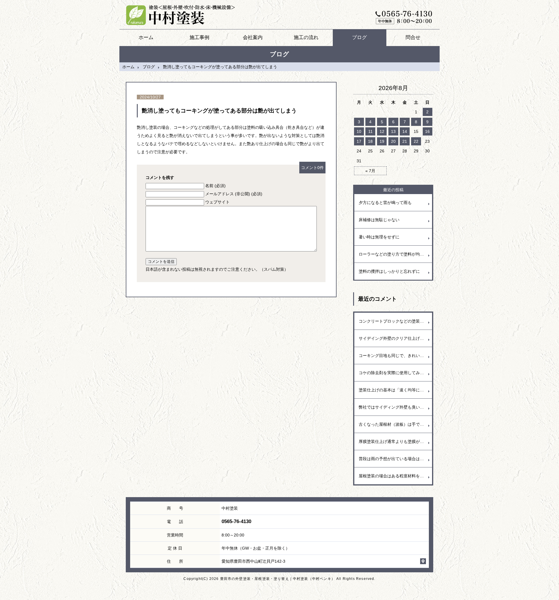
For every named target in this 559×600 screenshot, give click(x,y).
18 (370, 141)
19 (382, 141)
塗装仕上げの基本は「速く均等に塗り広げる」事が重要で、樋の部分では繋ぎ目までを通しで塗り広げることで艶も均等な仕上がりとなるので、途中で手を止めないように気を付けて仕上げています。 (395, 390)
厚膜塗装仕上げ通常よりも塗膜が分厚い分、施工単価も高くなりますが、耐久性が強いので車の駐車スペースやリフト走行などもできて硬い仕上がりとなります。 (395, 441)
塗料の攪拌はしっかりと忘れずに (389, 271)
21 (404, 141)
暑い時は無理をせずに (379, 237)
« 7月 (370, 170)
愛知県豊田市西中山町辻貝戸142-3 (253, 561)
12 (382, 131)
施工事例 (199, 37)
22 (416, 141)
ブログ (359, 37)
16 (427, 131)
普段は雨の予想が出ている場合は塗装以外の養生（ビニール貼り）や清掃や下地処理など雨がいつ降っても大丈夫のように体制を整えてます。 (395, 458)
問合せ (413, 37)
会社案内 (253, 37)
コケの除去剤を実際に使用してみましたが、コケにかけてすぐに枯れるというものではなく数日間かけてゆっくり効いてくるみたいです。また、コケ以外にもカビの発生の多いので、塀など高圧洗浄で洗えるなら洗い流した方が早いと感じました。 (395, 372)
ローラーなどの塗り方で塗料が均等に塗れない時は (395, 254)
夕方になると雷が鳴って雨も (385, 202)
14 (404, 131)
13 (393, 131)
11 (370, 131)
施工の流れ (306, 37)
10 (359, 131)
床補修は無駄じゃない (379, 219)
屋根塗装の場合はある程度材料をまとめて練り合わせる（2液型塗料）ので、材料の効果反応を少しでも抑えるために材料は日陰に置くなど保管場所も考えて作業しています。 (395, 476)
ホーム (146, 37)
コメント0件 (312, 167)
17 (359, 141)
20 (393, 141)
